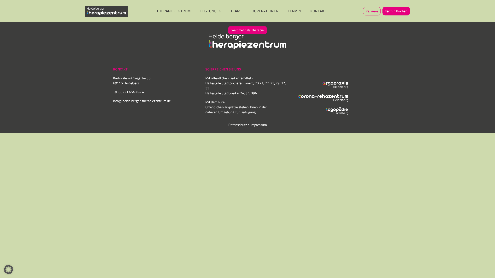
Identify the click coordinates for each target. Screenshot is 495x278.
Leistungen (210, 11)
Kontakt (318, 11)
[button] (8, 269)
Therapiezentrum (173, 11)
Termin (294, 11)
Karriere (372, 11)
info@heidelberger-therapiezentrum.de (142, 100)
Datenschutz (237, 124)
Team (235, 11)
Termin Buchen (396, 11)
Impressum (259, 124)
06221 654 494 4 (131, 92)
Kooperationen (264, 11)
